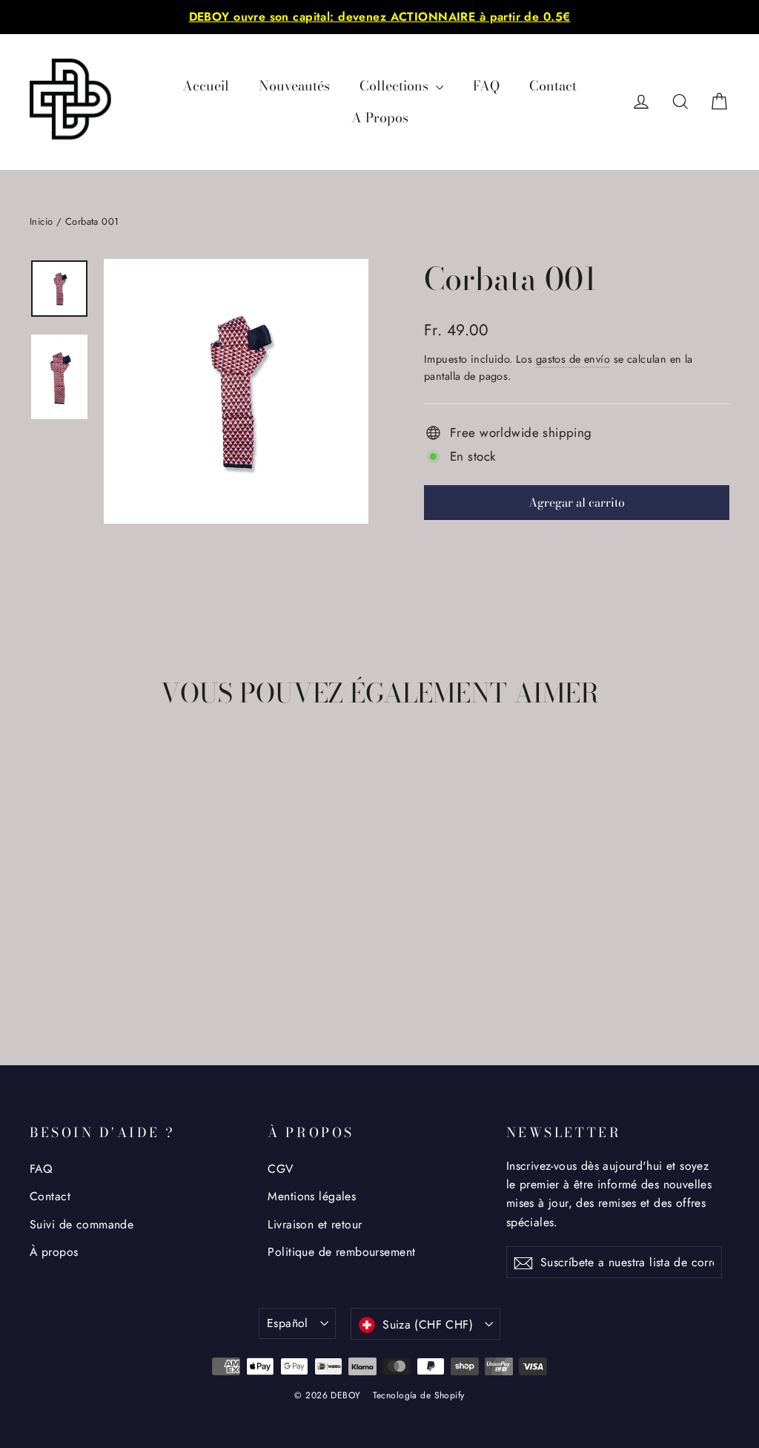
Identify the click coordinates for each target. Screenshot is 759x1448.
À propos (54, 1251)
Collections (395, 86)
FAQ (486, 86)
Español (287, 1323)
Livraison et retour (315, 1224)
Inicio (41, 221)
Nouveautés (294, 86)
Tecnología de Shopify (419, 1395)
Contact (553, 86)
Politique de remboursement (341, 1251)
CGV (280, 1168)
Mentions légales (312, 1196)
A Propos (379, 118)
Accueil (205, 86)
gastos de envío (573, 359)
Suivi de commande (81, 1224)
